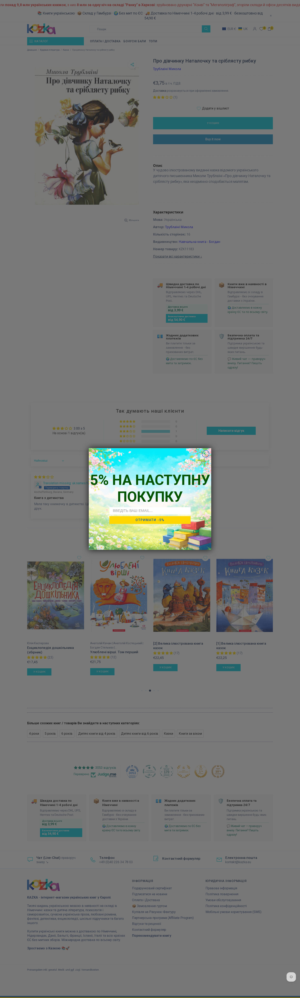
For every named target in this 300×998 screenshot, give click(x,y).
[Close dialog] (205, 453)
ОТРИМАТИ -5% (150, 520)
